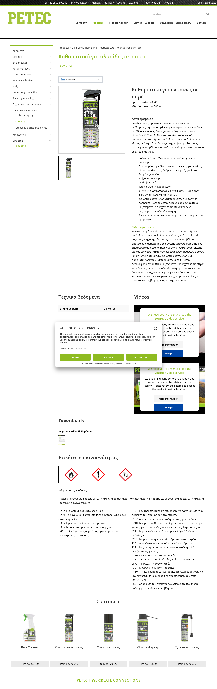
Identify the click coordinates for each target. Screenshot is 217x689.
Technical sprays (24, 115)
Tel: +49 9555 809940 (55, 2)
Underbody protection (25, 92)
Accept (168, 353)
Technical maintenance (26, 110)
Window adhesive (23, 80)
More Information (169, 344)
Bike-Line (18, 140)
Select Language (207, 2)
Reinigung (91, 47)
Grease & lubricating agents (31, 127)
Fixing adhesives (22, 74)
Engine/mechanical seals (27, 104)
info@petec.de (79, 2)
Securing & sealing (23, 98)
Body (15, 86)
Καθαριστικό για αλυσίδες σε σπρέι (120, 47)
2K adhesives (20, 62)
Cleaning (20, 121)
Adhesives (18, 50)
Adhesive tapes (21, 68)
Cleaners (18, 56)
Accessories (19, 134)
